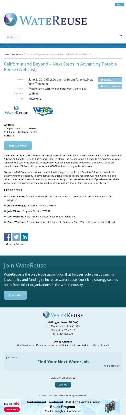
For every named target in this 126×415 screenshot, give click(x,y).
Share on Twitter (16, 237)
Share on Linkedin (24, 237)
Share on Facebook (7, 237)
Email (35, 93)
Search (120, 35)
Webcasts (16, 54)
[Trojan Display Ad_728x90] (59, 413)
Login (119, 4)
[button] (110, 86)
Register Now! (18, 145)
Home (7, 54)
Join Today (15, 295)
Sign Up (63, 384)
